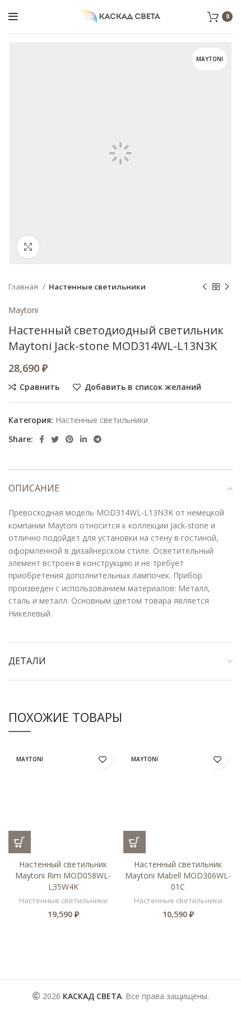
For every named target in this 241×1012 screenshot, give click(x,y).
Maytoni (23, 310)
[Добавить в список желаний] (102, 759)
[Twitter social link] (55, 439)
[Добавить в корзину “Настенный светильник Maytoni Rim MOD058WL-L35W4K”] (19, 842)
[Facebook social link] (42, 439)
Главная (24, 287)
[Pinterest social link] (69, 439)
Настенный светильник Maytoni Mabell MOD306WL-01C (178, 875)
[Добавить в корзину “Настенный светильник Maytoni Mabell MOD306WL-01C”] (134, 842)
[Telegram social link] (97, 439)
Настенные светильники (97, 287)
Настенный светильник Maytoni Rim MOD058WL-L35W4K (63, 875)
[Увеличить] (28, 247)
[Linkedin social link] (83, 439)
